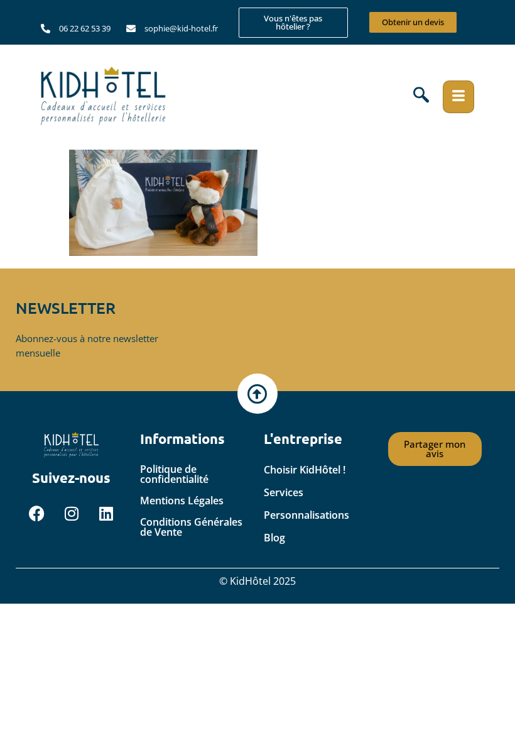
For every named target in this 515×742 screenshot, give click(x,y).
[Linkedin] (106, 513)
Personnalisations (306, 515)
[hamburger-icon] (458, 96)
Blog (274, 538)
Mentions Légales (182, 500)
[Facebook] (37, 513)
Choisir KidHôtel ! (304, 470)
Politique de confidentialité (174, 474)
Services (283, 492)
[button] (421, 97)
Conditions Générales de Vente (191, 527)
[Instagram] (71, 513)
